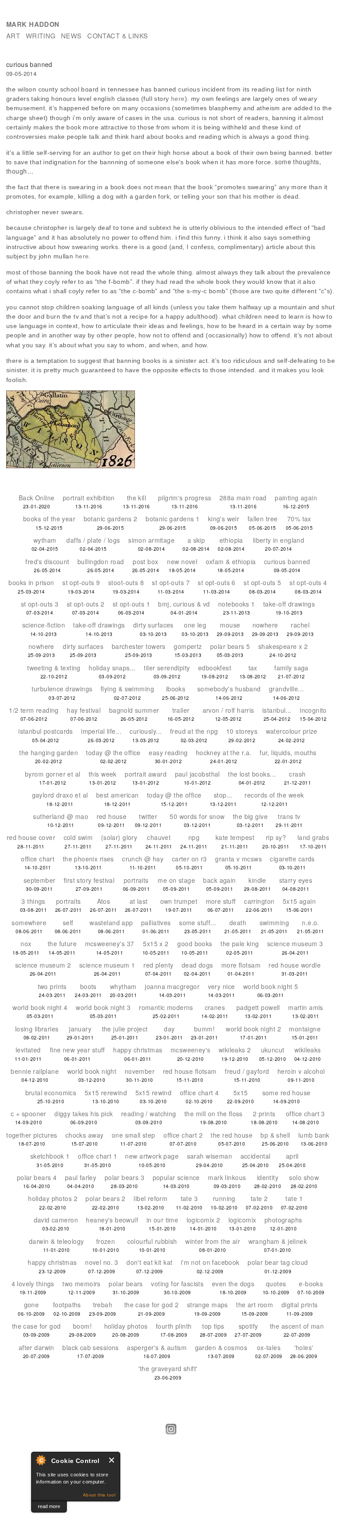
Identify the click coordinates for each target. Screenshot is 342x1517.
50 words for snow (197, 816)
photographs (283, 1219)
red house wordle (295, 964)
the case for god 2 (151, 1304)
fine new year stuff (77, 1049)
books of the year (49, 518)
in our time (163, 1219)
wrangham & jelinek (277, 1241)
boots (88, 986)
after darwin (36, 1347)
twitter (148, 816)
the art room (254, 1304)
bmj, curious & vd (184, 603)
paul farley (81, 1177)
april (292, 1155)
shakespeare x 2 (283, 646)
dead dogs (197, 964)
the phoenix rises (88, 858)
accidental (255, 1155)
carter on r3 (189, 858)
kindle (257, 880)
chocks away (84, 1134)
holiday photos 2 (52, 1198)
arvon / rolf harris (228, 710)
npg (194, 837)
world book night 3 (103, 1007)
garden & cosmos (221, 1347)
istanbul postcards (45, 731)
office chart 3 (305, 1113)
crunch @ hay (142, 858)
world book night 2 (253, 1028)
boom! (82, 1326)
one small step (133, 1134)
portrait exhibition (89, 497)
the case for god (36, 1326)
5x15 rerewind (106, 1092)
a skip (196, 540)
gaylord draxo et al (60, 794)
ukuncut (273, 1049)
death (237, 922)
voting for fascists (177, 1283)
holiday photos (126, 1326)
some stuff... (197, 922)
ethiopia (231, 540)
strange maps (207, 1304)
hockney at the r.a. (224, 752)
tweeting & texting (54, 667)
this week (103, 773)
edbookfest (214, 667)
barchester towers (139, 646)
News (71, 35)
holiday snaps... (112, 667)
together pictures (31, 1134)
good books (194, 943)
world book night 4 (40, 1007)
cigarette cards (292, 858)
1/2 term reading (34, 710)
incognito (313, 710)
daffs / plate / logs (93, 540)
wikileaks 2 (235, 1049)
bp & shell (275, 1134)
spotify (248, 1326)
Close (112, 1460)
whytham (123, 986)
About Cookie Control (40, 1459)
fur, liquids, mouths (288, 752)
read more (49, 1506)
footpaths (67, 1304)
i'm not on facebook (210, 1262)
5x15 (240, 1092)
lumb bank (314, 1134)
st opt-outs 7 (170, 582)
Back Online (37, 497)
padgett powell (258, 1007)
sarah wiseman (209, 1155)
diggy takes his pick (83, 1113)
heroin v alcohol (301, 1071)
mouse (230, 624)
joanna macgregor (172, 986)
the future (62, 943)
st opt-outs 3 (39, 603)
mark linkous (227, 1177)
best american (117, 794)
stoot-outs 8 (126, 582)
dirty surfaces (153, 624)
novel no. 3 (101, 1262)
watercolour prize (292, 731)
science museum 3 (295, 943)
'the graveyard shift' (168, 1368)
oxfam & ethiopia (231, 561)
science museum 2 (43, 964)
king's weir (224, 518)
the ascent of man (297, 1326)
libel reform (150, 1198)
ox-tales (269, 1347)
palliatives (156, 922)
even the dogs (233, 1283)
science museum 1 (107, 964)
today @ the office (113, 752)
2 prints (264, 1113)
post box (145, 561)
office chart (37, 858)
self (68, 922)
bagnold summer (134, 710)
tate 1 (294, 1198)
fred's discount (47, 561)
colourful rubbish (152, 1241)
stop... (223, 794)
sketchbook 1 (50, 1155)
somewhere (29, 922)
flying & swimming (127, 688)
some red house (286, 1092)
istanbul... (277, 710)
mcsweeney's (191, 1049)
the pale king (239, 943)
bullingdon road (100, 561)
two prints (52, 986)
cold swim (78, 837)
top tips (213, 1326)
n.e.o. (310, 922)
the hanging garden (48, 752)
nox (25, 943)
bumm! (204, 1028)
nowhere (265, 624)
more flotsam (241, 964)
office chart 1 (97, 1155)
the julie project (125, 1028)
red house (112, 816)
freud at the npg (194, 731)
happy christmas (137, 1049)
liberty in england (279, 540)
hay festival (84, 710)
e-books (311, 1283)
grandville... (286, 688)
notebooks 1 (236, 603)
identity (267, 1177)
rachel (300, 624)
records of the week (274, 794)
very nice (221, 986)
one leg (195, 624)
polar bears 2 (105, 1198)
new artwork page (152, 1155)
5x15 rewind (153, 1092)
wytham (45, 540)
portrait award (146, 773)
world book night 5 (270, 986)
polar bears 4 (37, 1177)
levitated (28, 1049)
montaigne (305, 1028)
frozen (105, 1241)
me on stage (176, 880)
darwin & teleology (56, 1241)
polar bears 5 (230, 646)
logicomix (242, 1219)
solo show (304, 1177)
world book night (92, 1071)
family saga (291, 667)
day (169, 1028)
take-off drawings (289, 603)
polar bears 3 (124, 1177)
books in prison (31, 582)
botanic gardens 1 (173, 518)
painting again (296, 497)
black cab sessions (90, 1347)
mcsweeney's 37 (109, 943)
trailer (181, 710)
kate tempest (235, 837)
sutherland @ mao (60, 816)
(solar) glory (119, 837)
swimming (274, 922)
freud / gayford (247, 1071)
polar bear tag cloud (278, 1262)
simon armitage (151, 540)
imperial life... (101, 731)
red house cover (31, 837)
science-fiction (43, 624)
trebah (103, 1304)
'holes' (304, 1347)
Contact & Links (117, 35)
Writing (41, 35)
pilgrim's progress (185, 497)
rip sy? (276, 837)
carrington (259, 901)
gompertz (188, 646)
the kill (136, 497)
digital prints (299, 1304)
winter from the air (212, 1241)
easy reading (168, 752)
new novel (182, 561)
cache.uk (17, 1506)
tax (252, 667)
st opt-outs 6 (216, 582)
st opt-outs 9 (81, 582)
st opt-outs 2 (85, 603)
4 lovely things (33, 1283)
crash (297, 773)
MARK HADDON (33, 24)
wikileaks (307, 1049)
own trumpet (179, 901)
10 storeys (241, 731)
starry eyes (296, 880)
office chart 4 (199, 1092)
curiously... (146, 731)
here (178, 98)
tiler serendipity (167, 667)
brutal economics (51, 1092)
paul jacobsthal (197, 773)
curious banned (287, 561)
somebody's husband (229, 688)
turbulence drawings (62, 688)
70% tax (299, 518)
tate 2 (259, 1198)
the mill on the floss (213, 1113)
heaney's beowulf (112, 1219)
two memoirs (81, 1283)
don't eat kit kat (149, 1262)
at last (139, 901)
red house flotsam (190, 1071)
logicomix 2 (203, 1219)
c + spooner (28, 1113)
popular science (176, 1177)
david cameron (56, 1219)
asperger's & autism (157, 1347)
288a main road (243, 497)
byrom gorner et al (53, 773)
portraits (136, 880)
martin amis (305, 1007)
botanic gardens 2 (111, 518)
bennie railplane (35, 1071)
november (140, 1071)
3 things (33, 901)
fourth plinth (173, 1326)
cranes (215, 1007)
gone (31, 1304)
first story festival (89, 880)
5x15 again (299, 901)
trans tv (289, 816)
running (224, 1198)
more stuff (221, 901)
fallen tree (263, 518)
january (80, 1028)
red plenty (158, 964)
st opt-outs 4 (308, 582)
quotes (276, 1283)
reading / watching (148, 1113)
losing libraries (37, 1028)
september (40, 880)
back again (219, 880)
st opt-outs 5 (262, 582)
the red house (231, 1134)
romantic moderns (166, 1007)
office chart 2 (183, 1134)
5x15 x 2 (155, 943)
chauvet (159, 837)
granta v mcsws (238, 858)
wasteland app (111, 922)
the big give (250, 816)
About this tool (99, 1494)
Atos (103, 901)
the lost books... (252, 773)
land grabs (313, 837)
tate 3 (189, 1198)
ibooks (176, 688)
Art (13, 35)
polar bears (126, 1283)
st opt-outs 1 (131, 603)
